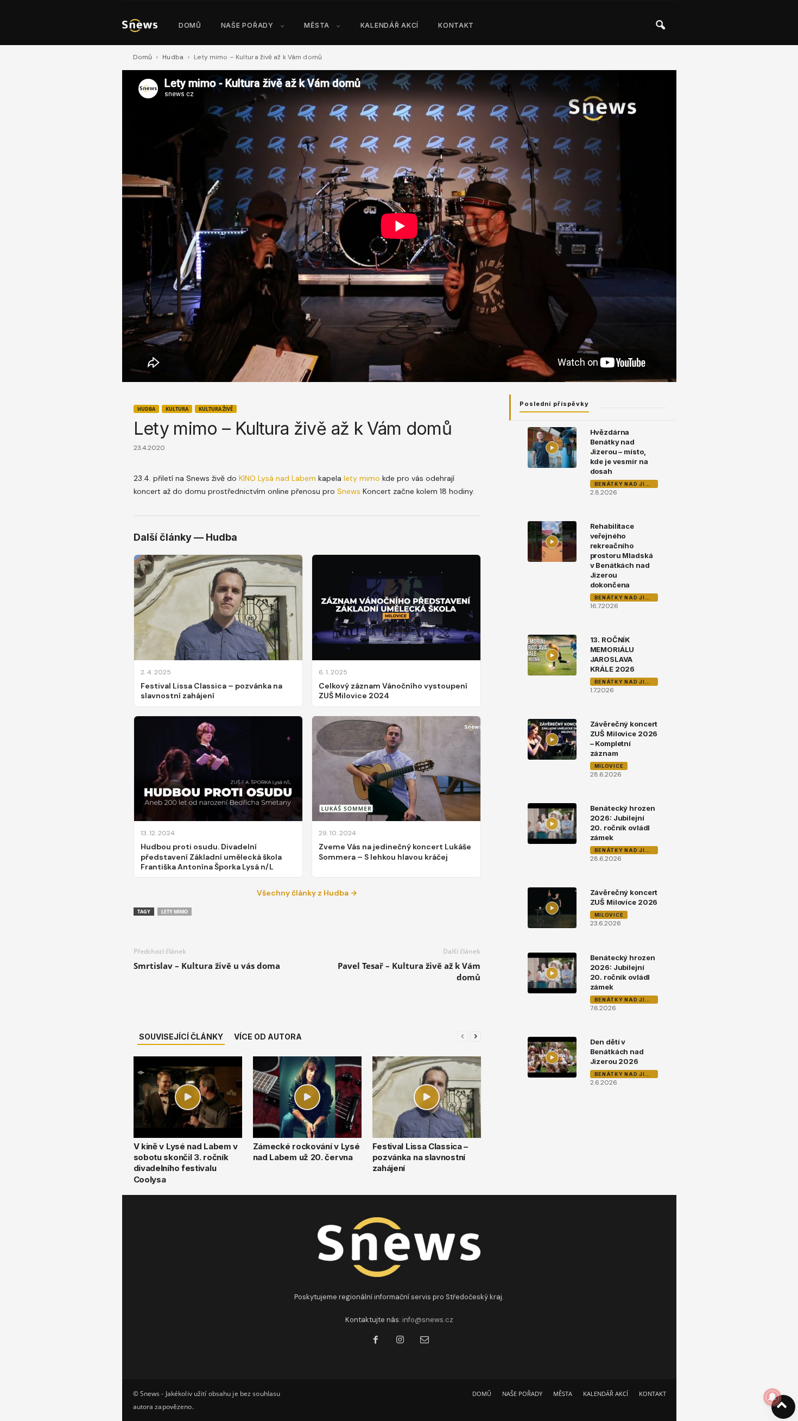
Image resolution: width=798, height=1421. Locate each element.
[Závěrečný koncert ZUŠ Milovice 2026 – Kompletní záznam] (552, 739)
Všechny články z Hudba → (307, 893)
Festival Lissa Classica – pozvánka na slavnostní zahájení (420, 1157)
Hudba (172, 57)
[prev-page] (462, 1036)
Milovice (609, 766)
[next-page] (475, 1036)
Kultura (177, 408)
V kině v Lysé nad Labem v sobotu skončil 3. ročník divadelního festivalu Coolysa (186, 1163)
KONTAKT (456, 25)
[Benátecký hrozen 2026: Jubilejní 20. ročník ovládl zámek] (552, 823)
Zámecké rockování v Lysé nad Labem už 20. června (306, 1151)
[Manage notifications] (772, 1397)
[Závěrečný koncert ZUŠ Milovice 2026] (552, 907)
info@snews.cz (427, 1319)
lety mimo (362, 478)
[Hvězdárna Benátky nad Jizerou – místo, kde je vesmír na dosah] (552, 447)
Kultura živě (216, 408)
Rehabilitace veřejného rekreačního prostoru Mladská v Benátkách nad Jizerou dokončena (621, 555)
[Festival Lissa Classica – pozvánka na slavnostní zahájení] (426, 1097)
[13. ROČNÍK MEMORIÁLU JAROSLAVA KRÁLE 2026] (552, 655)
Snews (348, 491)
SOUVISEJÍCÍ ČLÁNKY (181, 1036)
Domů (142, 57)
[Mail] (423, 1340)
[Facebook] (375, 1340)
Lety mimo (174, 911)
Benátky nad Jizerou (626, 484)
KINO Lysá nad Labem (277, 478)
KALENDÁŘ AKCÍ (389, 25)
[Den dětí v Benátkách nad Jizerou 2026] (552, 1057)
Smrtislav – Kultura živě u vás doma (207, 965)
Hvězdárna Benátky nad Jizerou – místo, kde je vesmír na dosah (619, 451)
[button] (660, 25)
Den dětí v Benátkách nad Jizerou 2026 (617, 1051)
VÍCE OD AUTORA (268, 1036)
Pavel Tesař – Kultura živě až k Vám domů (409, 971)
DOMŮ (190, 25)
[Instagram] (400, 1340)
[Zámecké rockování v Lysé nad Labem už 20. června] (307, 1097)
